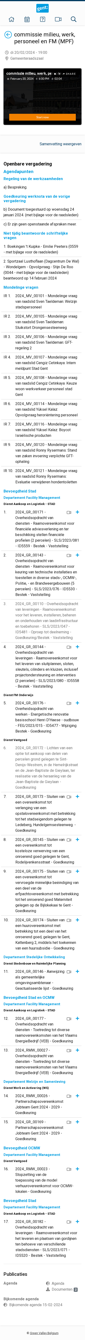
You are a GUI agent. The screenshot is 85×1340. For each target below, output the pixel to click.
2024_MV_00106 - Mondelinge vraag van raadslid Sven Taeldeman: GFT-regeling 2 (46, 342)
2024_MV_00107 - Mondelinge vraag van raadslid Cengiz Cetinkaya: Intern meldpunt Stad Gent (46, 363)
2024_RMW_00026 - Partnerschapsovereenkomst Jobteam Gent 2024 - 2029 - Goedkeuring (39, 1104)
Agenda (58, 1283)
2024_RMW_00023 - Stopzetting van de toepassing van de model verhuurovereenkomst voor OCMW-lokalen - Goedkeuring (44, 1180)
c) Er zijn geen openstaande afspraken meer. (40, 224)
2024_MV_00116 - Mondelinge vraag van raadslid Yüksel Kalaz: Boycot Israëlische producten (46, 430)
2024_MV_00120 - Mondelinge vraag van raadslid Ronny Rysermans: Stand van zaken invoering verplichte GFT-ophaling (46, 453)
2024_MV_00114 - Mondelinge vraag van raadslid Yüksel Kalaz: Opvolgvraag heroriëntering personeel (46, 409)
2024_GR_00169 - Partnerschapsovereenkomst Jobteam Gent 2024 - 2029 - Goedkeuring (39, 1130)
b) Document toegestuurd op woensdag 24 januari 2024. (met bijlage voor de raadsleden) (41, 212)
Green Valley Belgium (44, 1333)
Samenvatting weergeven (60, 144)
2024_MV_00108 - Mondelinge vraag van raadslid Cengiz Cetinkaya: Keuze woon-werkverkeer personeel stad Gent (46, 386)
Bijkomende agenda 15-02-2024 (35, 1305)
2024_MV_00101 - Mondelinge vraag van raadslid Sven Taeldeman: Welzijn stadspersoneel (46, 301)
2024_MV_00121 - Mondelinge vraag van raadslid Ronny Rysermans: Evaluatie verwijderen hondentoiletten (46, 476)
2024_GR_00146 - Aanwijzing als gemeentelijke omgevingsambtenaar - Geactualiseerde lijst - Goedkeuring (44, 980)
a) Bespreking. (15, 187)
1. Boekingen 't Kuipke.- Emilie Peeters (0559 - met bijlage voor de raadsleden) (41, 249)
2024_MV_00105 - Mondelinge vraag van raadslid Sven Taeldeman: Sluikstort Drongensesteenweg (46, 322)
